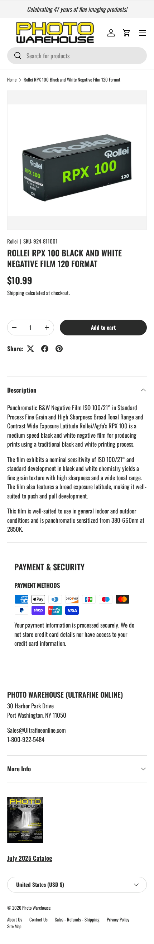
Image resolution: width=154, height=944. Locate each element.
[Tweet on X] (30, 348)
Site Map (14, 926)
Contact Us (38, 919)
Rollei (12, 241)
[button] (127, 33)
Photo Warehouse (36, 907)
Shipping (15, 292)
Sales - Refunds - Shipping (77, 919)
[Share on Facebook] (45, 348)
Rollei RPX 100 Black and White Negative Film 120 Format (72, 80)
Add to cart (103, 327)
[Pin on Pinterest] (59, 348)
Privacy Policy (118, 919)
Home (11, 80)
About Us (14, 919)
